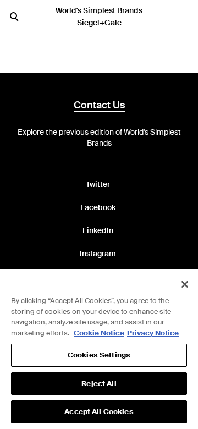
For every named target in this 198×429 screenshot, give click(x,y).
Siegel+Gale (99, 22)
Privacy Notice (153, 333)
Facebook (98, 207)
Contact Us (99, 105)
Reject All (98, 384)
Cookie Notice (99, 333)
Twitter (98, 184)
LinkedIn (97, 230)
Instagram (98, 253)
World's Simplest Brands (99, 10)
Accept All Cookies (98, 412)
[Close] (185, 284)
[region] (99, 349)
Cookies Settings (99, 355)
